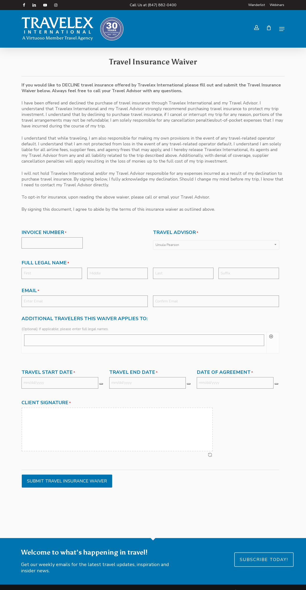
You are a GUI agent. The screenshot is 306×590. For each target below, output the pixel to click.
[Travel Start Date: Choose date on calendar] (101, 384)
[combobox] (216, 245)
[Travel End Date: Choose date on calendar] (189, 384)
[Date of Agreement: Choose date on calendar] (276, 384)
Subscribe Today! (264, 559)
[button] (281, 29)
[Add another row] (271, 341)
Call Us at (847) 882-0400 (153, 5)
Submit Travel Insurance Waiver (67, 481)
